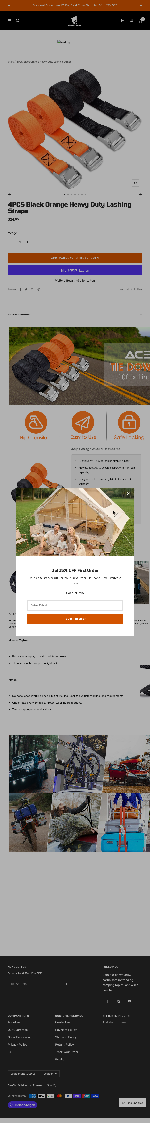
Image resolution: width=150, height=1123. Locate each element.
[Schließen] (128, 493)
